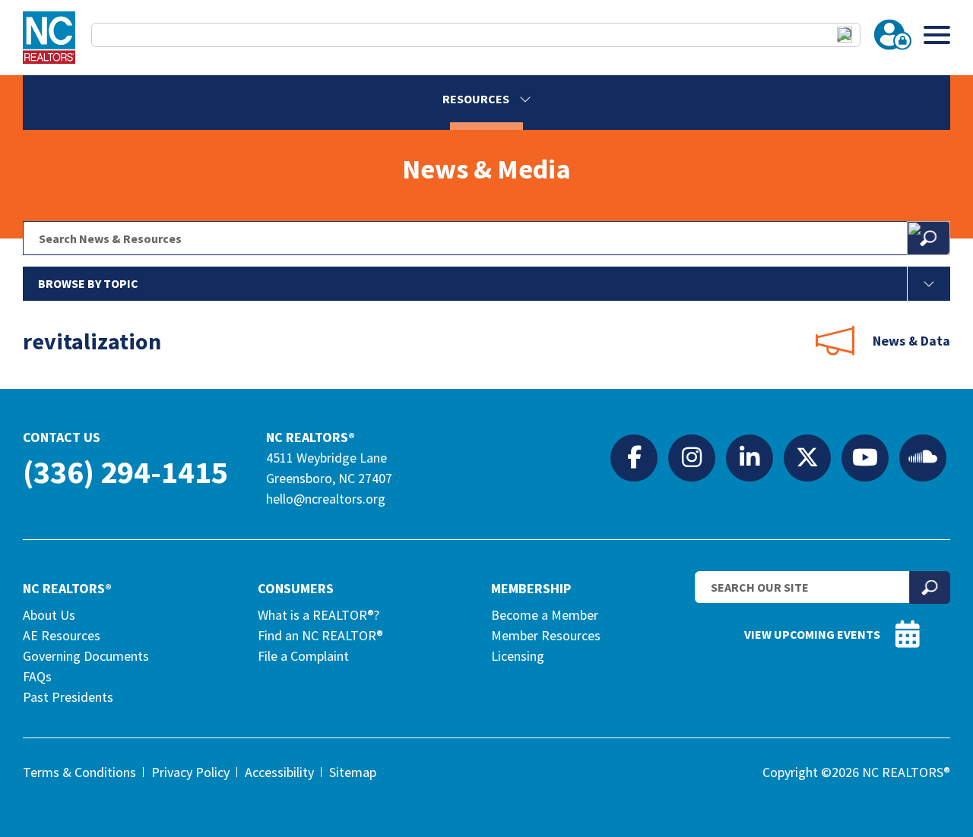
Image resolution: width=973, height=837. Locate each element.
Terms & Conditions (79, 772)
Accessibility (279, 772)
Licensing (517, 656)
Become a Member (544, 615)
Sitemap (352, 772)
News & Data (911, 340)
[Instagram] (691, 457)
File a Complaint (303, 656)
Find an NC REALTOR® (320, 635)
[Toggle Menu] (937, 34)
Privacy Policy (190, 772)
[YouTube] (865, 457)
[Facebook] (634, 457)
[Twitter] (807, 457)
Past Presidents (68, 697)
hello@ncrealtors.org (325, 498)
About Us (49, 615)
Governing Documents (86, 656)
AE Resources (61, 635)
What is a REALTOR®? (318, 615)
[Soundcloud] (922, 457)
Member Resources (546, 635)
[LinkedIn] (749, 457)
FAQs (37, 676)
